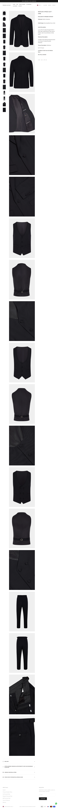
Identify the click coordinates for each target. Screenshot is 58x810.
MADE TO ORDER (22, 4)
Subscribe (43, 798)
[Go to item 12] (4, 75)
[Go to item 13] (4, 81)
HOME (14, 4)
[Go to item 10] (4, 64)
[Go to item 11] (4, 70)
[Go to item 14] (4, 87)
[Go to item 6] (4, 41)
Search (4, 790)
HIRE (17, 4)
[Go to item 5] (4, 36)
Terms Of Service (6, 800)
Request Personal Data (7, 796)
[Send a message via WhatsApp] (56, 803)
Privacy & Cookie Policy (7, 792)
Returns (4, 802)
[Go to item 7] (4, 47)
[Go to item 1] (4, 13)
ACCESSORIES (28, 4)
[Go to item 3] (4, 24)
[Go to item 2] (4, 18)
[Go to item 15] (4, 92)
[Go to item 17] (4, 104)
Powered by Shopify (32, 806)
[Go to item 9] (4, 58)
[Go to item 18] (4, 109)
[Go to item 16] (4, 98)
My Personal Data (6, 794)
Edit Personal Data (6, 798)
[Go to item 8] (4, 53)
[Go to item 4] (4, 30)
